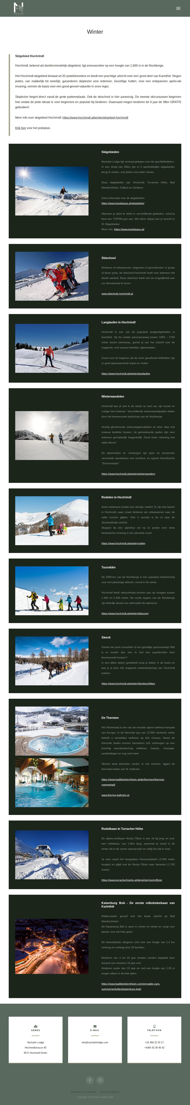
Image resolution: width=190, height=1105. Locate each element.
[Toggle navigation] (178, 8)
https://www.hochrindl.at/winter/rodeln (123, 543)
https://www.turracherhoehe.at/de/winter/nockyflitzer (131, 880)
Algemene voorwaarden (83, 1091)
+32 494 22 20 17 (154, 1042)
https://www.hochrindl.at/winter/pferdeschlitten (128, 683)
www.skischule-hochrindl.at (117, 293)
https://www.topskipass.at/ (129, 229)
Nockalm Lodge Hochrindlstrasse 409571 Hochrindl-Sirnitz (35, 1047)
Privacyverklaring (110, 1091)
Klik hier (20, 128)
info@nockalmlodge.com (95, 1042)
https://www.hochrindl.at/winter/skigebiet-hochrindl (95, 117)
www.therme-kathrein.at (115, 795)
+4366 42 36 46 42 (154, 1047)
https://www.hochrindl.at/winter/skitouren (125, 613)
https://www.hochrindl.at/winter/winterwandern (128, 473)
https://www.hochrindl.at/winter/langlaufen (125, 373)
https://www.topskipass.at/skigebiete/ (122, 203)
